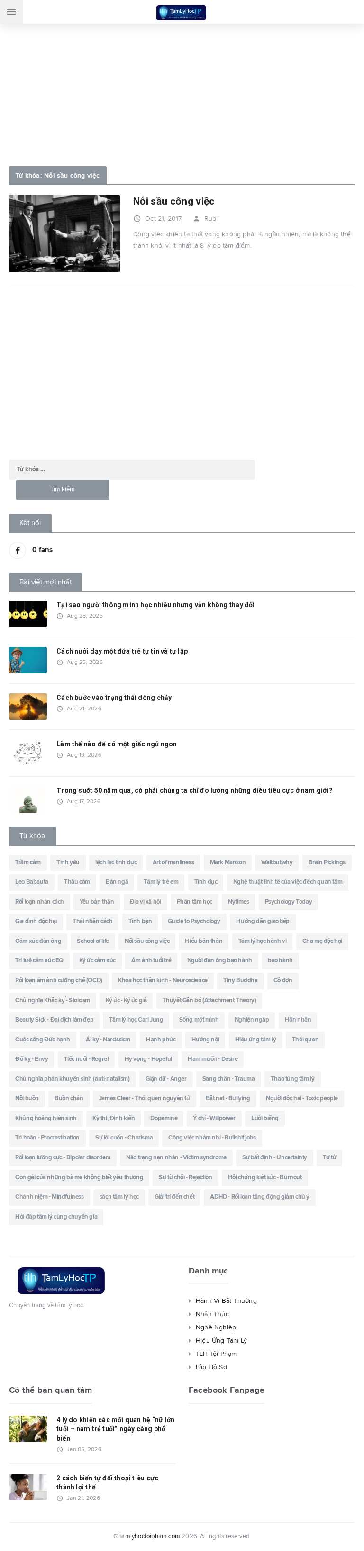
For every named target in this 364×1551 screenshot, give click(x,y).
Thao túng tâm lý (293, 1079)
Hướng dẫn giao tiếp (262, 921)
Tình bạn (140, 921)
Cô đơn (282, 980)
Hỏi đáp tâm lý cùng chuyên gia (56, 1217)
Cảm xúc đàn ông (38, 941)
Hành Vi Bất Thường (226, 1301)
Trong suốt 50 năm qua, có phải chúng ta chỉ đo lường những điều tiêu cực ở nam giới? (194, 790)
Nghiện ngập (252, 1020)
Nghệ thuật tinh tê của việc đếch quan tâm (288, 882)
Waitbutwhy (276, 863)
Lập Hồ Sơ (211, 1367)
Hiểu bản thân (203, 941)
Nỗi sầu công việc (173, 201)
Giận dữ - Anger (166, 1079)
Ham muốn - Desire (212, 1059)
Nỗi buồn (27, 1098)
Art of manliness (173, 863)
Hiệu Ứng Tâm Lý (221, 1340)
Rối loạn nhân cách (39, 902)
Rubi (205, 218)
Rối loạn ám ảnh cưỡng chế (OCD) (58, 980)
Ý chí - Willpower (214, 1118)
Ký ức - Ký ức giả (126, 1000)
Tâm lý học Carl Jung (136, 1020)
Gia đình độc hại (36, 921)
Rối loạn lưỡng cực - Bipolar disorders (62, 1158)
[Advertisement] (182, 92)
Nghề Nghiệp (216, 1327)
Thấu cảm (77, 882)
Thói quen (305, 1040)
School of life (93, 941)
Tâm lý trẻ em (161, 882)
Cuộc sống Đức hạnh (42, 1040)
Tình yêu (68, 863)
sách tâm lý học (119, 1197)
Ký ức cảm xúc (97, 961)
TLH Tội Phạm (216, 1354)
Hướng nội (205, 1040)
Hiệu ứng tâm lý (255, 1040)
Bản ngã (117, 882)
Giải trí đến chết (174, 1197)
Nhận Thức (212, 1314)
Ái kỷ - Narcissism (108, 1040)
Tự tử (329, 1158)
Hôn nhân (298, 1020)
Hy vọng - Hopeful (148, 1059)
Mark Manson (228, 863)
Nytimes (238, 902)
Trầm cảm (28, 863)
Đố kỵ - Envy (31, 1059)
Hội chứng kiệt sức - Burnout (265, 1177)
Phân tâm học (194, 902)
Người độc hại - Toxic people (302, 1098)
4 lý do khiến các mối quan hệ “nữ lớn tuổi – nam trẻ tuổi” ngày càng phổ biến (115, 1429)
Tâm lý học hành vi (262, 941)
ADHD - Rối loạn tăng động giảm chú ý (259, 1197)
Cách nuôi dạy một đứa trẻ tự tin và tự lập (122, 651)
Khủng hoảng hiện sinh (46, 1118)
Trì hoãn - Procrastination (47, 1138)
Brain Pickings (327, 863)
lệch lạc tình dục (115, 863)
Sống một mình (199, 1020)
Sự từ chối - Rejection (185, 1177)
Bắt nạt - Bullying (228, 1098)
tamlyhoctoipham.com (149, 1536)
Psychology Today (288, 902)
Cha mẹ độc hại (322, 941)
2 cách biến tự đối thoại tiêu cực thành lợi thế (107, 1482)
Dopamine (163, 1118)
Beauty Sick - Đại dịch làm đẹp (54, 1020)
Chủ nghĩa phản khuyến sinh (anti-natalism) (72, 1079)
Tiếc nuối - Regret (86, 1059)
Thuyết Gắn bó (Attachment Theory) (209, 1000)
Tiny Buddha (240, 980)
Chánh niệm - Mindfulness (49, 1197)
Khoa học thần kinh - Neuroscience (163, 980)
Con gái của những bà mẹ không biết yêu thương (79, 1177)
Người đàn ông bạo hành (219, 961)
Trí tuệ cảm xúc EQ (39, 961)
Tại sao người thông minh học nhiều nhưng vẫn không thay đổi (155, 605)
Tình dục (206, 882)
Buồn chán (69, 1098)
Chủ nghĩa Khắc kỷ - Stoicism (52, 1000)
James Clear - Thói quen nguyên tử (144, 1098)
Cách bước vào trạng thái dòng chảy (114, 697)
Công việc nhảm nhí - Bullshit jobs (211, 1138)
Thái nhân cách (92, 921)
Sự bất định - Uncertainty (274, 1158)
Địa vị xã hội (145, 902)
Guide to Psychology (194, 921)
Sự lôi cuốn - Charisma (124, 1138)
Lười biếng (265, 1118)
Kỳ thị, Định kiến (113, 1118)
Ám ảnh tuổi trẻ (151, 961)
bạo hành (280, 961)
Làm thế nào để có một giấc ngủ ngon (116, 744)
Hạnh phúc (160, 1040)
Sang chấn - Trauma (228, 1079)
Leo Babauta (31, 882)
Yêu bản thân (97, 902)
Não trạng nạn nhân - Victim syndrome (176, 1158)
